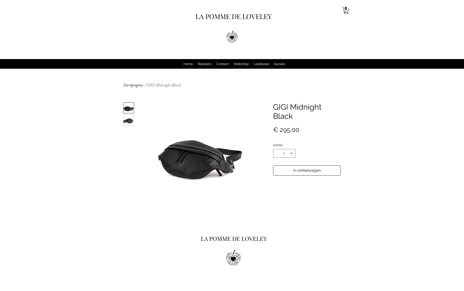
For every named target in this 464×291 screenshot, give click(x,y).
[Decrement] (277, 153)
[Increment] (292, 153)
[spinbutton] (284, 153)
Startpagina (133, 85)
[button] (346, 10)
